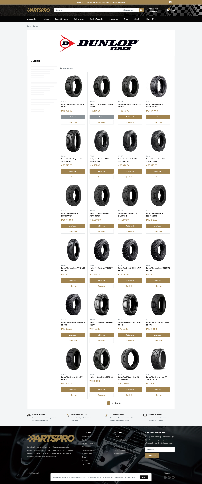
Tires (126, 19)
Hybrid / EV (150, 19)
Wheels (137, 19)
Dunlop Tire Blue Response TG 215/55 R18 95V (71, 160)
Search (116, 436)
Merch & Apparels (96, 19)
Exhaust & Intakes (61, 19)
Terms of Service (120, 450)
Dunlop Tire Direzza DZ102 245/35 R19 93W (101, 105)
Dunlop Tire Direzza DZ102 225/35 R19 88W (129, 105)
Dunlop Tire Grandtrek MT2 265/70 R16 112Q (101, 269)
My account (152, 11)
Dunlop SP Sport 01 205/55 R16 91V (101, 377)
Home (29, 26)
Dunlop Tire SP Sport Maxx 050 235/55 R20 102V (128, 378)
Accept (144, 477)
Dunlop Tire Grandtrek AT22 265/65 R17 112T (99, 214)
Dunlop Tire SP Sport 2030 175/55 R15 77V (101, 324)
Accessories (32, 19)
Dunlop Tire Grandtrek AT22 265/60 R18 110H (155, 214)
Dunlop (63, 101)
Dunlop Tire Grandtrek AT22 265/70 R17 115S (127, 214)
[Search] (141, 10)
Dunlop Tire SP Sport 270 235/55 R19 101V (157, 324)
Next (116, 403)
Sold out (73, 117)
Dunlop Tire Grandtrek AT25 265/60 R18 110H (155, 160)
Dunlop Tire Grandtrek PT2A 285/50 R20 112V (156, 105)
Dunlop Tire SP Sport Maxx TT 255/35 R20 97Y (156, 378)
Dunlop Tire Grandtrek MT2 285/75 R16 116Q (130, 269)
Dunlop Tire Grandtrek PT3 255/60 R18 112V (73, 269)
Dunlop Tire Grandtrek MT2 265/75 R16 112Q (158, 269)
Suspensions (113, 19)
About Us (117, 443)
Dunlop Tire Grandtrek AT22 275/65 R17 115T (70, 214)
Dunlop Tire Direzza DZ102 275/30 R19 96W (72, 105)
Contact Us (118, 447)
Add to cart (130, 117)
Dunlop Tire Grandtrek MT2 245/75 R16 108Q (73, 324)
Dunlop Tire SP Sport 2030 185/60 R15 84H (129, 324)
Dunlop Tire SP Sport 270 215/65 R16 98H (72, 378)
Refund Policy (119, 454)
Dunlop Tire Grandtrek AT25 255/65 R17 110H (99, 160)
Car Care (46, 19)
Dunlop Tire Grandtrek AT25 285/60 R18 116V (127, 160)
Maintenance (79, 19)
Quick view (73, 122)
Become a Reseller (120, 440)
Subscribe (152, 455)
